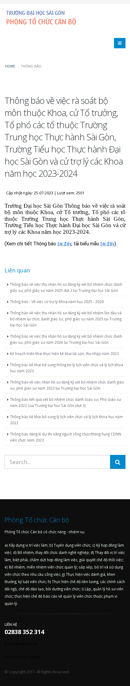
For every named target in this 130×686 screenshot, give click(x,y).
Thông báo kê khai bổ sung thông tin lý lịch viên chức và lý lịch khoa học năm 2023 (66, 367)
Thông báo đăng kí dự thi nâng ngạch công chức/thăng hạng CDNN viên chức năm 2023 (65, 437)
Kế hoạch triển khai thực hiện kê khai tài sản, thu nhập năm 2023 (64, 353)
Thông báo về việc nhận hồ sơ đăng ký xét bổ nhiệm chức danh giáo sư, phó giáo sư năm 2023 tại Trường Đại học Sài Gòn (67, 385)
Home (10, 66)
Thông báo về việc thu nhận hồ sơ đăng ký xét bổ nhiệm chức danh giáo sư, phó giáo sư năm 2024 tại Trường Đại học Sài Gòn (66, 339)
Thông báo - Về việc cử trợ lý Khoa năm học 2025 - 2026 (57, 301)
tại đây (64, 244)
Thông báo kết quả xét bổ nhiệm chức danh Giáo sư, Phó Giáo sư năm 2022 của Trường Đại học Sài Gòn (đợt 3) (65, 402)
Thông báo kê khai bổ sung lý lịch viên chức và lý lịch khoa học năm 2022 (66, 419)
